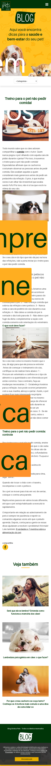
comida (20, 152)
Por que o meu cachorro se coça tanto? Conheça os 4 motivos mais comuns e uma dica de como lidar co (25, 704)
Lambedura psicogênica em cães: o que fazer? (25, 657)
